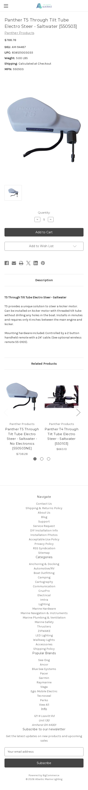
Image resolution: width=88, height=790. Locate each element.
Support (44, 521)
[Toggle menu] (6, 6)
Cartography (44, 582)
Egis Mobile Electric (44, 691)
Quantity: (44, 212)
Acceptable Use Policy (44, 539)
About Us (44, 512)
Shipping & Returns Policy (44, 508)
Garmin (44, 678)
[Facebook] (6, 263)
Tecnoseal (44, 696)
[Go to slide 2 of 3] (41, 458)
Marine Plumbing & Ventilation (44, 617)
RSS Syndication (44, 548)
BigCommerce (51, 775)
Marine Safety (44, 622)
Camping (44, 577)
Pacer (44, 673)
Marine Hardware (44, 608)
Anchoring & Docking (44, 564)
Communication (44, 586)
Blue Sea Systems (44, 669)
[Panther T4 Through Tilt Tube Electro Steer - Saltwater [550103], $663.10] (61, 397)
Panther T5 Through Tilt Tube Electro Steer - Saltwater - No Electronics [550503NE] (22, 438)
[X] (28, 263)
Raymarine (44, 682)
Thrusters (44, 626)
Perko (44, 700)
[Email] (14, 263)
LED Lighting (44, 635)
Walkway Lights (44, 640)
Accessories (44, 644)
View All (44, 704)
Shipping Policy (44, 649)
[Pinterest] (43, 263)
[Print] (21, 263)
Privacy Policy (44, 544)
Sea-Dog (44, 660)
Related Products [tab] (44, 363)
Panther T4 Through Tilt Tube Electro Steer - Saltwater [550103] (61, 436)
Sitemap (44, 553)
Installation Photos (44, 535)
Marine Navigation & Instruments (44, 613)
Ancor (44, 664)
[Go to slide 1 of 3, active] (35, 458)
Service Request (44, 526)
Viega (44, 687)
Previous (5, 412)
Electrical (44, 595)
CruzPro (44, 591)
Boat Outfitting (44, 573)
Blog (44, 517)
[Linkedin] (36, 263)
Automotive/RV (44, 568)
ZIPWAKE (44, 631)
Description (44, 280)
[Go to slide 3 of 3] (48, 458)
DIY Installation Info (44, 530)
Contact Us (44, 503)
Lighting (44, 604)
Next (78, 412)
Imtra (44, 600)
